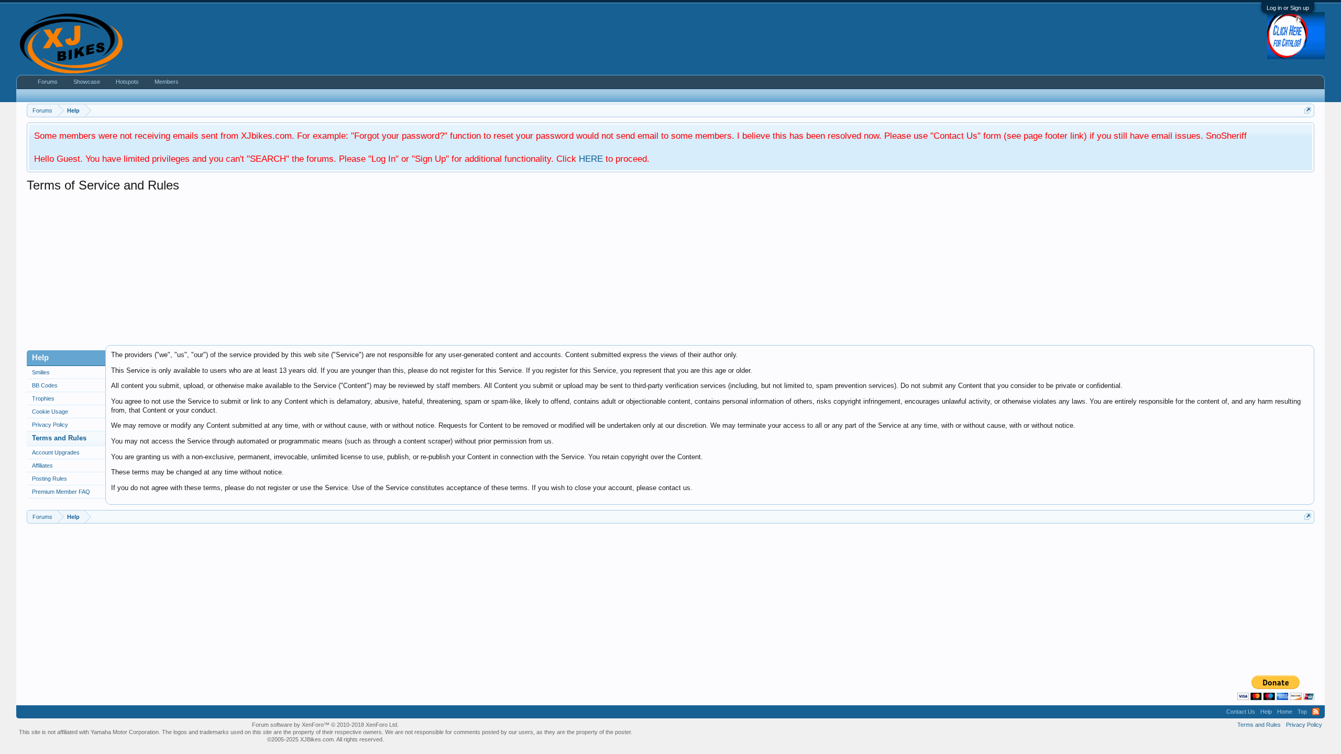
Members (167, 82)
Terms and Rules (59, 438)
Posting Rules (49, 478)
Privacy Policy (50, 425)
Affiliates (42, 465)
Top (1302, 711)
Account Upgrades (56, 452)
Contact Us (1240, 711)
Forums (48, 82)
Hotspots (127, 82)
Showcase (86, 82)
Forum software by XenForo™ (325, 725)
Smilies (41, 372)
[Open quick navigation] (1307, 110)
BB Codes (45, 385)
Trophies (43, 398)
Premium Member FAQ (61, 492)
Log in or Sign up (1288, 8)
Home (1284, 711)
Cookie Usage (50, 411)
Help (1266, 711)
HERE (591, 158)
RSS (1316, 711)
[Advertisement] (341, 271)
